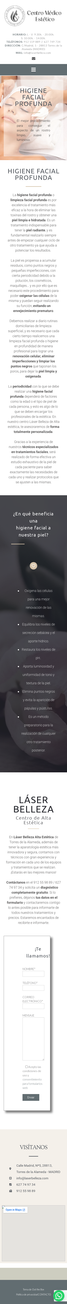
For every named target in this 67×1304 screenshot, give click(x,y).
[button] (58, 1295)
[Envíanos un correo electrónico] (33, 58)
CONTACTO (44, 1294)
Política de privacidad (27, 1294)
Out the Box (38, 1289)
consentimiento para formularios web (32, 1083)
